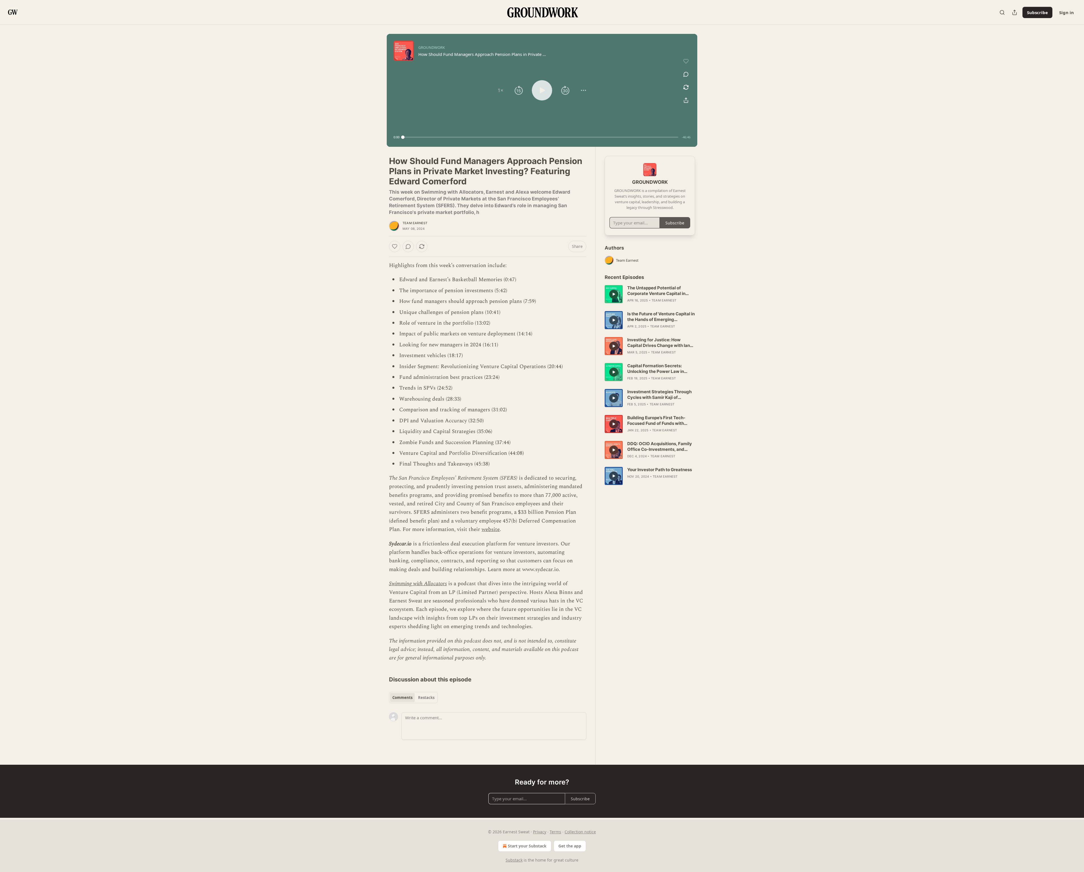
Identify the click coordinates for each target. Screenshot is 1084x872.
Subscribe (1037, 12)
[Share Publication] (1014, 12)
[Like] (394, 246)
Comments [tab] (402, 697)
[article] (649, 294)
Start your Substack (527, 846)
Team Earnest (415, 223)
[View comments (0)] (685, 74)
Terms (555, 831)
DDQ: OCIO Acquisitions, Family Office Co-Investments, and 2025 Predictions (659, 446)
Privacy (539, 831)
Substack (514, 860)
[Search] (1002, 12)
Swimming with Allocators (418, 584)
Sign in (1066, 12)
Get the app (569, 846)
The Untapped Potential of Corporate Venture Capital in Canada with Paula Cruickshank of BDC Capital (659, 290)
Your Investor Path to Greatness (659, 469)
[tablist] (413, 697)
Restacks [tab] (426, 697)
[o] (613, 294)
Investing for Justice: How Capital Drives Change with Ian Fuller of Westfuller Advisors (658, 342)
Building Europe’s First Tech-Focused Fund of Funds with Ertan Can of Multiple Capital (656, 420)
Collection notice (580, 831)
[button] (500, 90)
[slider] (540, 137)
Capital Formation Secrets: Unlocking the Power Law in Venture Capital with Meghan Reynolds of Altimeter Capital (657, 368)
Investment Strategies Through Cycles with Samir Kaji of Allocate (659, 394)
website (491, 529)
